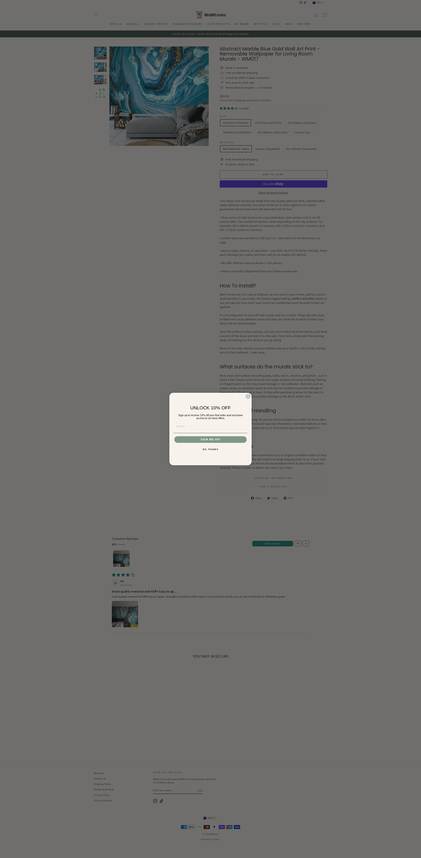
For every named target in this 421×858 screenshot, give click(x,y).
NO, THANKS (210, 449)
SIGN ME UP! (211, 439)
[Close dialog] (248, 396)
